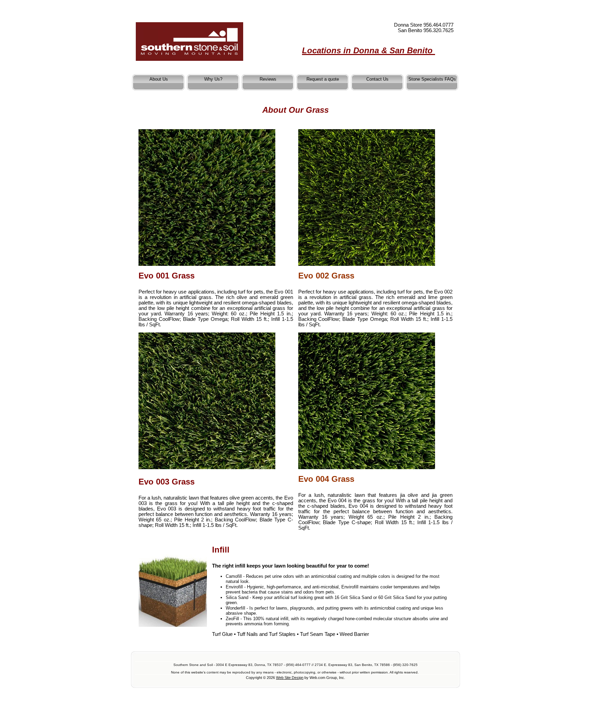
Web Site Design (289, 678)
